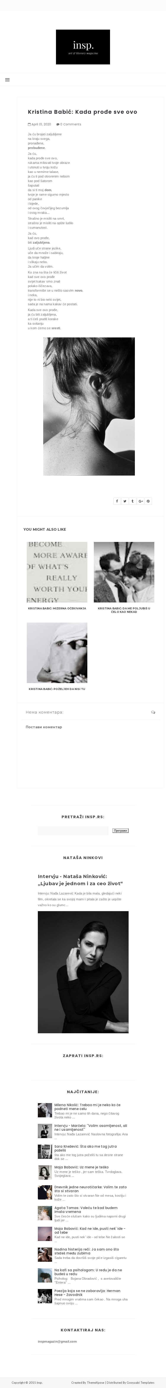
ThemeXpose (95, 1382)
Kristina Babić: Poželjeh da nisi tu (57, 689)
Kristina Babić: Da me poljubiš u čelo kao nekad (124, 610)
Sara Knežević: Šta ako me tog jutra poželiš (85, 1148)
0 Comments (70, 124)
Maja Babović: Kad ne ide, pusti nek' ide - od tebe (90, 1230)
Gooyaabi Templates (140, 1382)
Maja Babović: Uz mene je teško (81, 1167)
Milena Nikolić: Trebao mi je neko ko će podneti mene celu (87, 1107)
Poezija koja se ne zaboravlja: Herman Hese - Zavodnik (87, 1293)
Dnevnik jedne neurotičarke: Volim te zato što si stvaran (90, 1189)
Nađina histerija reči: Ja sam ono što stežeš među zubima (86, 1251)
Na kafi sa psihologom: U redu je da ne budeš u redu (88, 1272)
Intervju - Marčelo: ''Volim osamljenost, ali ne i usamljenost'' (90, 1127)
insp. (40, 1382)
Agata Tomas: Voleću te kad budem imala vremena (86, 1210)
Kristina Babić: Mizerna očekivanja (57, 608)
